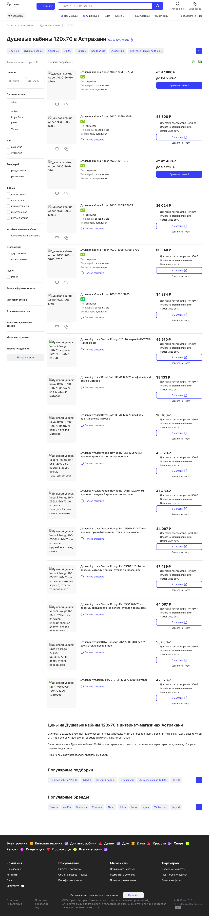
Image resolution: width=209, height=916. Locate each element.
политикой (112, 895)
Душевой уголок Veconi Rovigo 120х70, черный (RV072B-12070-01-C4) (115, 341)
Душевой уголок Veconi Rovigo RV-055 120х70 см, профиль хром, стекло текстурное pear (111, 454)
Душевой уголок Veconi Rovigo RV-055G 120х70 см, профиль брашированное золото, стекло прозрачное (113, 606)
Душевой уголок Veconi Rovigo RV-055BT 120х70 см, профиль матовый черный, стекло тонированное (113, 568)
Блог (9, 880)
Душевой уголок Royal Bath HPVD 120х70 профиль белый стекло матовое (115, 379)
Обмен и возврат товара (72, 874)
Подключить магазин (122, 869)
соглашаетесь (95, 895)
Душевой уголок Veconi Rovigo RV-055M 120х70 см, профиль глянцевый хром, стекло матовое (112, 492)
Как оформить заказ (70, 880)
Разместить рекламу (122, 874)
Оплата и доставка (69, 869)
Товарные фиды (171, 880)
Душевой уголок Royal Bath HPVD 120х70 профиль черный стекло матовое (111, 416)
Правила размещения (123, 880)
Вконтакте (13, 885)
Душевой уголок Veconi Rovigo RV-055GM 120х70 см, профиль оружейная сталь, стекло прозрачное (113, 530)
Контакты (12, 874)
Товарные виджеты (173, 869)
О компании (14, 869)
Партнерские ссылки (174, 874)
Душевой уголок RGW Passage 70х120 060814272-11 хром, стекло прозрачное (112, 643)
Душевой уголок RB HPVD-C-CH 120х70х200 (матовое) (114, 679)
